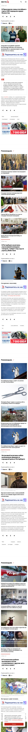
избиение (19, 541)
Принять (14, 724)
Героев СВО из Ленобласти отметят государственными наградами (11, 215)
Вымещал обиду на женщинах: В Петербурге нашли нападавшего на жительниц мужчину (11, 650)
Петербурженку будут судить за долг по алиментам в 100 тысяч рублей (13, 446)
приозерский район (14, 116)
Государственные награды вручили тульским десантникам (11, 193)
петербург (22, 325)
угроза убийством (14, 325)
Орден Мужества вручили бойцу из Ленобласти (11, 236)
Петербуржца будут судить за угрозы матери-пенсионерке (12, 381)
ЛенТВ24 (6, 97)
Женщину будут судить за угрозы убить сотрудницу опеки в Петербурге (13, 402)
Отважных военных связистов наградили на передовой (13, 172)
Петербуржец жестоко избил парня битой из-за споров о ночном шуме (13, 628)
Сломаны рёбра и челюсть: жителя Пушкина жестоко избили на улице (11, 607)
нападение (13, 541)
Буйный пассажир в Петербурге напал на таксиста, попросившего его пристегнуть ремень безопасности (13, 585)
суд (2, 328)
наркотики (4, 544)
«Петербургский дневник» (14, 295)
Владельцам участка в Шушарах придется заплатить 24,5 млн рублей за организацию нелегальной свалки (13, 425)
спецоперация (4, 119)
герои (18, 119)
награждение (12, 119)
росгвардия (10, 544)
